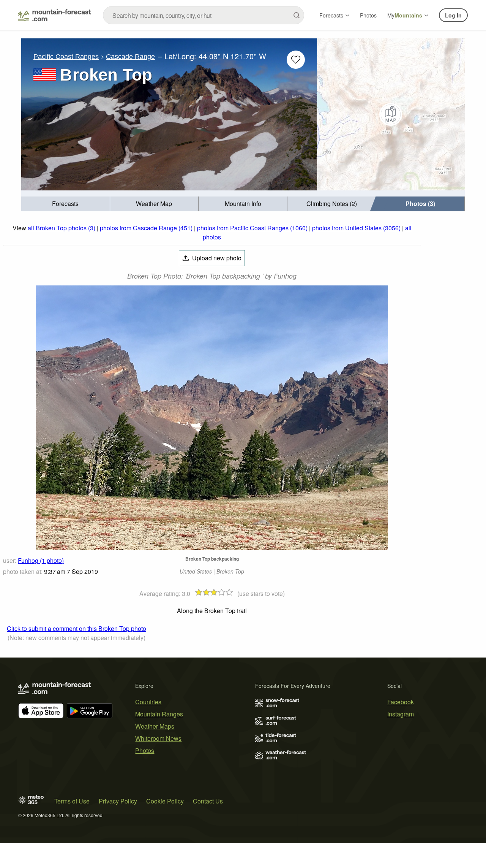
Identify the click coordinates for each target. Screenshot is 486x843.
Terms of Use (72, 801)
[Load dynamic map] (391, 114)
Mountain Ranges (159, 714)
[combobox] (203, 15)
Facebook (400, 701)
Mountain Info (243, 203)
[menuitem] (65, 203)
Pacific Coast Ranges (66, 56)
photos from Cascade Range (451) (146, 227)
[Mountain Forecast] (54, 15)
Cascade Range (130, 56)
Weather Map (154, 203)
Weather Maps (154, 726)
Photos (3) (420, 203)
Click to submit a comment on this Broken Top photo (76, 628)
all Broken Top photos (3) (61, 227)
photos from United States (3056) (356, 227)
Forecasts (331, 15)
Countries (148, 701)
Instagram (400, 714)
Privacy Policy (118, 801)
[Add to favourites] (296, 60)
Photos (368, 15)
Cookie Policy (165, 801)
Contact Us (208, 801)
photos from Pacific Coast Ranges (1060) (252, 227)
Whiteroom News (158, 738)
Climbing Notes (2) (331, 203)
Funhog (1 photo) (41, 560)
